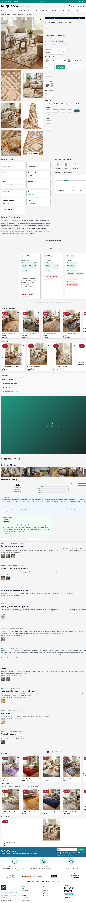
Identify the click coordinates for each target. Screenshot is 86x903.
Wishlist (80, 6)
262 (57, 751)
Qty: (47, 67)
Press (44, 897)
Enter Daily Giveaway (26, 899)
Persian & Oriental (10, 10)
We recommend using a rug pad (62, 56)
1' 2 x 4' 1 (48, 103)
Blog (23, 888)
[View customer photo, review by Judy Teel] (15, 472)
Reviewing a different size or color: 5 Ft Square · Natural (13, 574)
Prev (44, 751)
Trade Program (25, 897)
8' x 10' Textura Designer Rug (9, 811)
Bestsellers (24, 895)
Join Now (81, 849)
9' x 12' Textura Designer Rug (70, 811)
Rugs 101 (45, 892)
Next (61, 751)
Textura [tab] (4, 786)
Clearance (82, 10)
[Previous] (2, 324)
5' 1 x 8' (69, 111)
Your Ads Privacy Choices (8, 895)
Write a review (60, 26)
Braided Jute (20, 14)
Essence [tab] (11, 786)
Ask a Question (50, 72)
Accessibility (45, 895)
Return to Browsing (5, 14)
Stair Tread (49, 96)
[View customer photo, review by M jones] (54, 472)
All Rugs (3, 10)
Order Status (82, 1)
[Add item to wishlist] (18, 312)
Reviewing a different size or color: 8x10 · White (11, 613)
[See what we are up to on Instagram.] (67, 888)
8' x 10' (48, 114)
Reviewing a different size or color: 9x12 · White (11, 675)
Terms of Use (4, 892)
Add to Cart (60, 67)
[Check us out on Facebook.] (65, 888)
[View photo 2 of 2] (8, 578)
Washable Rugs (20, 10)
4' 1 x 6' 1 (63, 111)
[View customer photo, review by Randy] (25, 472)
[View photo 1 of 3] (3, 556)
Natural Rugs (27, 10)
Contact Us (45, 885)
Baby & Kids (42, 10)
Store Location (25, 890)
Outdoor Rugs (35, 10)
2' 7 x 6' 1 (48, 129)
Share (58, 72)
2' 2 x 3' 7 (48, 122)
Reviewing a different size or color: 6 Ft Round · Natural (13, 697)
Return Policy (46, 893)
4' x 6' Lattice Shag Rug (69, 778)
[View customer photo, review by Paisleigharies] (64, 472)
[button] (40, 19)
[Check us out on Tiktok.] (70, 888)
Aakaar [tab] (27, 786)
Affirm (23, 893)
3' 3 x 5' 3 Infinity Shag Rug (29, 778)
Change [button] (54, 77)
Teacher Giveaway (26, 900)
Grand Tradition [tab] (35, 786)
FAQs (44, 888)
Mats (53, 10)
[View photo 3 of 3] (13, 556)
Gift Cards (24, 886)
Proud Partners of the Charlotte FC (29, 885)
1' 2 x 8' (70, 103)
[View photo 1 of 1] (3, 616)
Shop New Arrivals (43, 1)
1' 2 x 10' (77, 103)
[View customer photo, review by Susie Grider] (35, 472)
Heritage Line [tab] (18, 786)
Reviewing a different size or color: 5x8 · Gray (10, 595)
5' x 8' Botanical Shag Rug (49, 778)
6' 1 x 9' (76, 111)
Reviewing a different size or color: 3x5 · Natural (11, 635)
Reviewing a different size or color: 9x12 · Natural (11, 657)
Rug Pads (48, 10)
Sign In (72, 6)
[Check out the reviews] (69, 895)
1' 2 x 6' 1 (63, 103)
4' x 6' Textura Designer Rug (29, 811)
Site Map (24, 892)
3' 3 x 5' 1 (55, 111)
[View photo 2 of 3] (8, 556)
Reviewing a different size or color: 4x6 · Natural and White (13, 738)
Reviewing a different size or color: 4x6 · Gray (10, 552)
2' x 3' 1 (48, 111)
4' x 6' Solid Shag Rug (7, 778)
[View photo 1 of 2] (3, 578)
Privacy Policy (60, 855)
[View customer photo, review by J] (6, 472)
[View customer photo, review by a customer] (44, 472)
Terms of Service (69, 855)
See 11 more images (33, 153)
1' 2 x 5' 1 (56, 103)
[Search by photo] (21, 6)
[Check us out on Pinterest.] (73, 888)
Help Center (45, 890)
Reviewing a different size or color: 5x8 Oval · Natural (13, 531)
